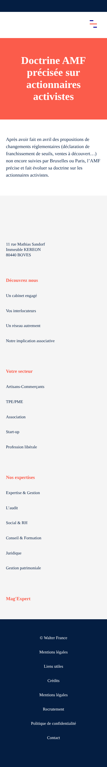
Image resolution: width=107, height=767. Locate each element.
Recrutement (53, 709)
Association (16, 417)
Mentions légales (53, 652)
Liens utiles (53, 666)
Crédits (53, 681)
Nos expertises (20, 477)
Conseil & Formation (23, 538)
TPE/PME (14, 402)
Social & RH (16, 523)
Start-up (12, 432)
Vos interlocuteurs (21, 311)
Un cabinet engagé (21, 296)
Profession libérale (21, 447)
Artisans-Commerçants (25, 387)
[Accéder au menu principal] (93, 24)
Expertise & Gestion (23, 493)
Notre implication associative (30, 341)
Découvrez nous (22, 280)
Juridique (13, 553)
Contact (53, 738)
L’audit (12, 508)
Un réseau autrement (23, 326)
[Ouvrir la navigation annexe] (9, 6)
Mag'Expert (18, 598)
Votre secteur (19, 371)
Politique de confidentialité (53, 724)
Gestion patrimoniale (23, 568)
